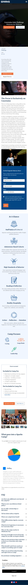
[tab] (14, 366)
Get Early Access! (7, 73)
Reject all (14, 575)
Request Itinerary (7, 76)
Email (4, 183)
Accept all (14, 571)
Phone (4, 189)
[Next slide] (24, 417)
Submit (5, 205)
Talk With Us (20, 27)
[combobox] (5, 192)
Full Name (5, 178)
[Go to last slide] (3, 427)
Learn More (7, 394)
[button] (26, 1)
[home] (5, 2)
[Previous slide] (3, 417)
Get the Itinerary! (9, 27)
